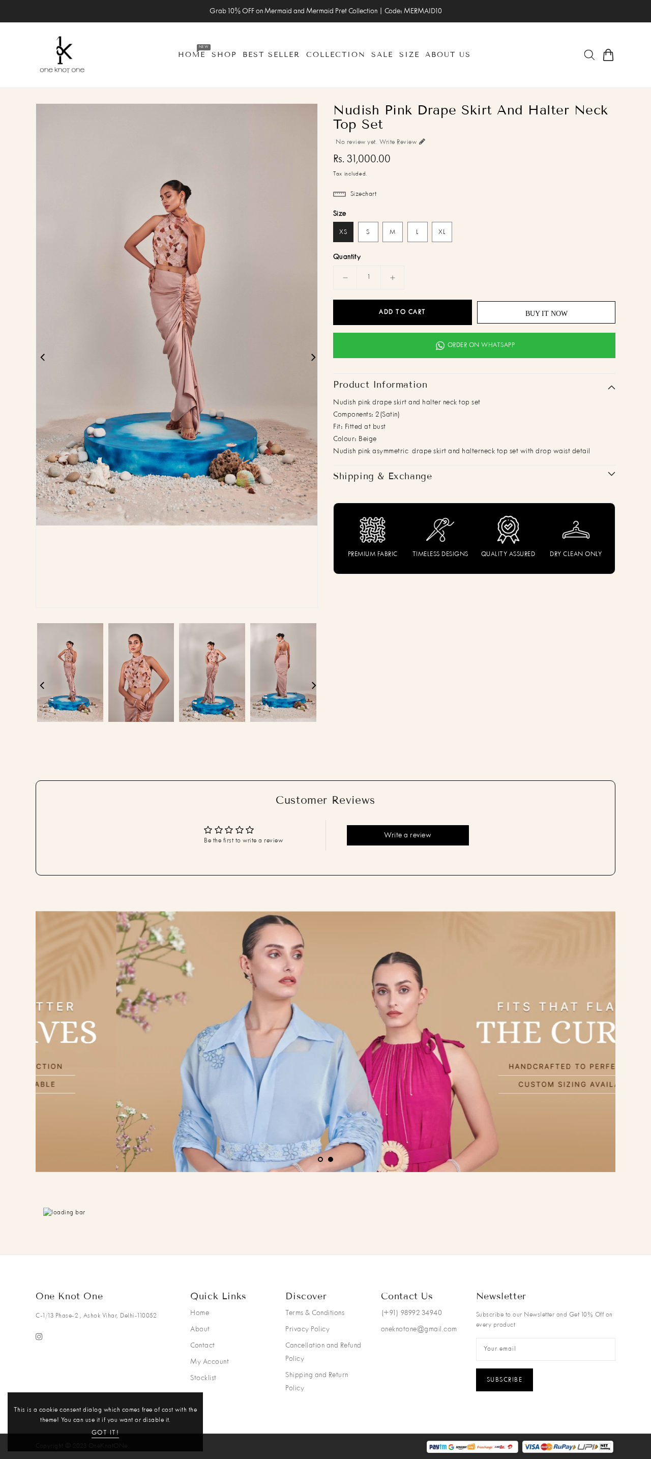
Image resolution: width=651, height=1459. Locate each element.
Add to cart (402, 312)
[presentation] (78, 1043)
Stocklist (203, 1378)
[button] (320, 1159)
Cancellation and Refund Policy (323, 1352)
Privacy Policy (307, 1329)
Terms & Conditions (314, 1313)
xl (442, 232)
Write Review (398, 142)
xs (343, 232)
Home (199, 1313)
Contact (202, 1345)
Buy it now (546, 313)
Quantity (347, 256)
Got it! (106, 1433)
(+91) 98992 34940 (411, 1313)
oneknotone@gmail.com (419, 1329)
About (200, 1329)
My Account (209, 1361)
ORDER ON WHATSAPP (481, 345)
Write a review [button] (407, 835)
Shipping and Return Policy (316, 1382)
